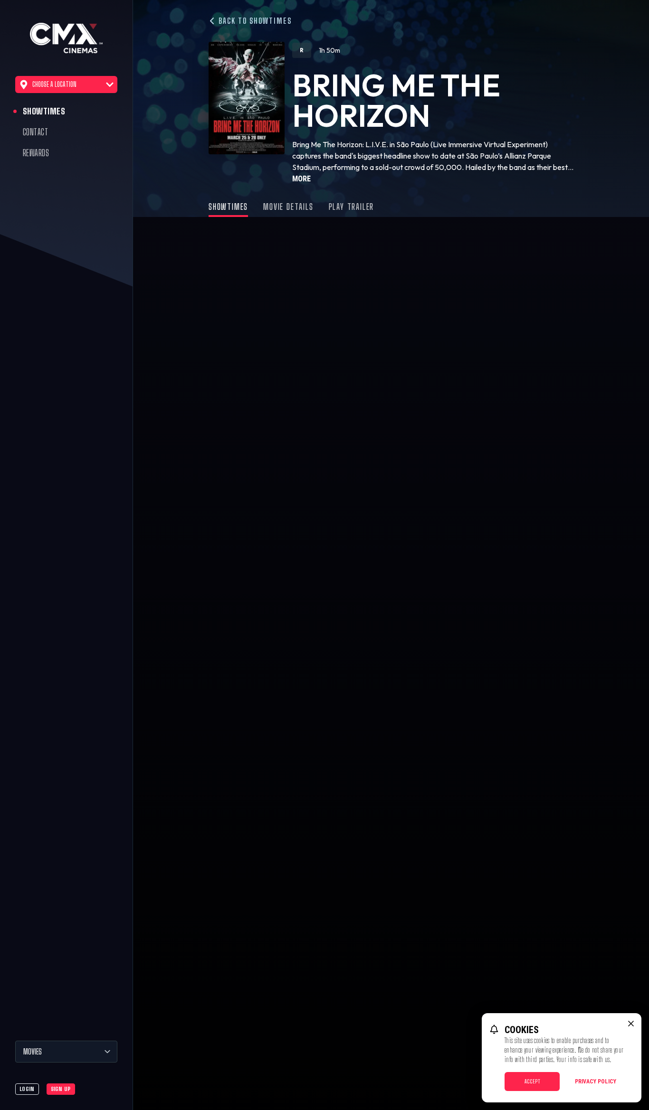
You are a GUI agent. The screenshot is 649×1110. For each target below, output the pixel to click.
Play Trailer (351, 206)
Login (27, 1088)
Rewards (36, 153)
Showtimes (44, 111)
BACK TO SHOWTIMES (254, 20)
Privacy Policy (595, 1081)
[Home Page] (66, 38)
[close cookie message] (631, 1023)
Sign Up (61, 1088)
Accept (532, 1081)
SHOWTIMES (228, 206)
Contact (35, 132)
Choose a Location (54, 84)
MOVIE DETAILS (288, 206)
